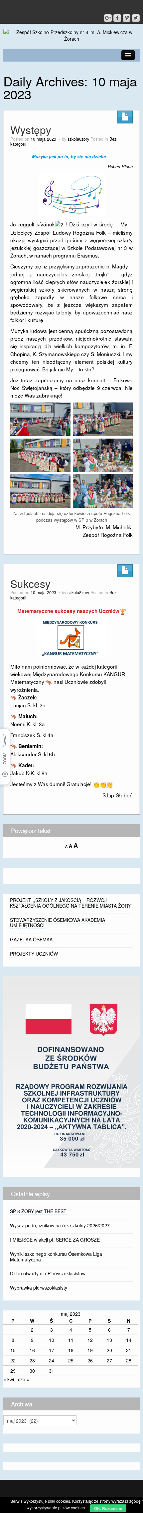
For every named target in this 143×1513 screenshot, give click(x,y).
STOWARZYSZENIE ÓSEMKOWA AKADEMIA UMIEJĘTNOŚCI (57, 923)
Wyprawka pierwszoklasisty (38, 1287)
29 (13, 1370)
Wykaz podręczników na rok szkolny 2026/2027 (60, 1225)
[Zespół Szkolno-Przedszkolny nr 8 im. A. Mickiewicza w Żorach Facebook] (117, 18)
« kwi (8, 1379)
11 (70, 1340)
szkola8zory (78, 139)
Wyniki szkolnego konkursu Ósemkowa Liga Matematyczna (56, 1257)
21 (128, 1350)
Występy (30, 129)
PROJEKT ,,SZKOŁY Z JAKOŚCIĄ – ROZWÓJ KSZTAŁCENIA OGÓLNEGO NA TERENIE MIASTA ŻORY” (71, 903)
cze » (23, 1379)
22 (13, 1360)
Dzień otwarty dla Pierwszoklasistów (47, 1273)
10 (51, 1340)
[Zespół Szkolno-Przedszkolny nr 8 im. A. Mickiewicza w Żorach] (71, 34)
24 (51, 1360)
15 (13, 1350)
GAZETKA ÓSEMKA (31, 939)
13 (109, 1340)
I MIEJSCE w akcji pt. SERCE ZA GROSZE (55, 1239)
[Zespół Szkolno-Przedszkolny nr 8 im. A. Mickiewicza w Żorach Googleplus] (108, 18)
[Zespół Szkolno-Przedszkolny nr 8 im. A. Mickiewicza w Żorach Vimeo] (126, 18)
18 (70, 1350)
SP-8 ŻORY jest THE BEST (38, 1211)
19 (90, 1350)
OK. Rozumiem (108, 1508)
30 (32, 1370)
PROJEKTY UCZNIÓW (34, 953)
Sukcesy (30, 583)
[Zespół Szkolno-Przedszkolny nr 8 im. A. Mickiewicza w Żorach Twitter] (136, 18)
